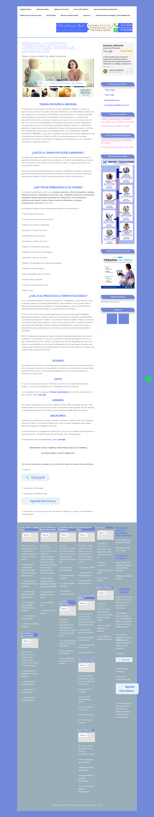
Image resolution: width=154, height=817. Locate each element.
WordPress (93, 805)
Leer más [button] (106, 67)
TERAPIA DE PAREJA (35, 27)
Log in (100, 805)
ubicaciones (46, 439)
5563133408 (110, 90)
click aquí (124, 627)
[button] (130, 71)
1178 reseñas (116, 48)
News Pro (69, 805)
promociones (124, 619)
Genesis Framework (81, 805)
